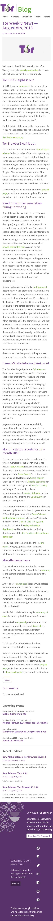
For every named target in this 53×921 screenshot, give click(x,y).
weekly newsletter (29, 70)
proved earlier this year (13, 246)
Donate (47, 16)
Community (27, 16)
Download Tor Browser (38, 836)
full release (38, 369)
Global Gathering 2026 (14, 713)
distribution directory (12, 137)
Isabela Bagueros (36, 481)
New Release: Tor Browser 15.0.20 (20, 787)
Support (15, 16)
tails (6, 777)
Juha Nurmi (36, 496)
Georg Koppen (37, 477)
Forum (38, 16)
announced (24, 86)
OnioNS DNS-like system (31, 521)
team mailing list (14, 672)
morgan (8, 760)
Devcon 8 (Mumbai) (12, 740)
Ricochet (37, 625)
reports (7, 680)
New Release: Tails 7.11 (14, 773)
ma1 (6, 790)
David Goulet (24, 474)
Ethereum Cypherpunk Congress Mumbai (24, 731)
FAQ (32, 915)
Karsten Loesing (39, 485)
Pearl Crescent (17, 466)
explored (21, 622)
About (5, 16)
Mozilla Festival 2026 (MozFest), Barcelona (25, 722)
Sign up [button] (15, 883)
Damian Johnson (32, 492)
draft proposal (40, 286)
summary (45, 570)
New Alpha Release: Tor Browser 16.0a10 (24, 756)
